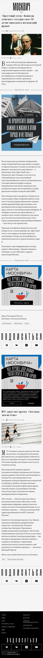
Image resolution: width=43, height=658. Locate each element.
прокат (27, 323)
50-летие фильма (6, 323)
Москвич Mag (11, 652)
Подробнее (31, 403)
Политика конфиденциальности (30, 621)
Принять (12, 403)
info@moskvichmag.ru (13, 654)
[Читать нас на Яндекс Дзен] (27, 345)
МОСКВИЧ (21, 7)
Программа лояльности (31, 628)
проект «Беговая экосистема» (15, 559)
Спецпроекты (27, 625)
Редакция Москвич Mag (16, 31)
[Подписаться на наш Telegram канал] (7, 345)
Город (4, 31)
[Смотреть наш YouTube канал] (37, 345)
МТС (3, 559)
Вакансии (26, 618)
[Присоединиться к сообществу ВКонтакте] (17, 345)
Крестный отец (18, 323)
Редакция (26, 615)
